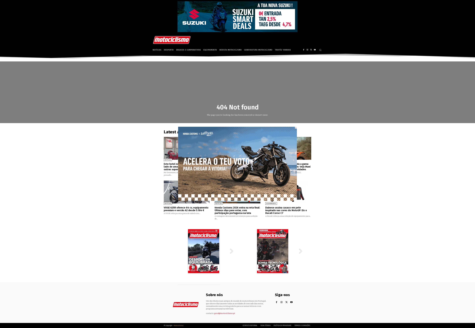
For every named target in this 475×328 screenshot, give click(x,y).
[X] (311, 50)
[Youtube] (315, 50)
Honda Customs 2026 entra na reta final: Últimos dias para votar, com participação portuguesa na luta (237, 210)
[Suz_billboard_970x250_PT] (237, 31)
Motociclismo (178, 325)
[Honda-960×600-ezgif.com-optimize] (237, 200)
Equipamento (271, 203)
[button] (320, 50)
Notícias (168, 160)
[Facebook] (303, 50)
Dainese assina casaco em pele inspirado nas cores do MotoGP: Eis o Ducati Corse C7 (286, 210)
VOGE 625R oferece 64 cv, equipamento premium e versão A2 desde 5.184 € (186, 209)
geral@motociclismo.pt (224, 313)
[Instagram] (307, 50)
